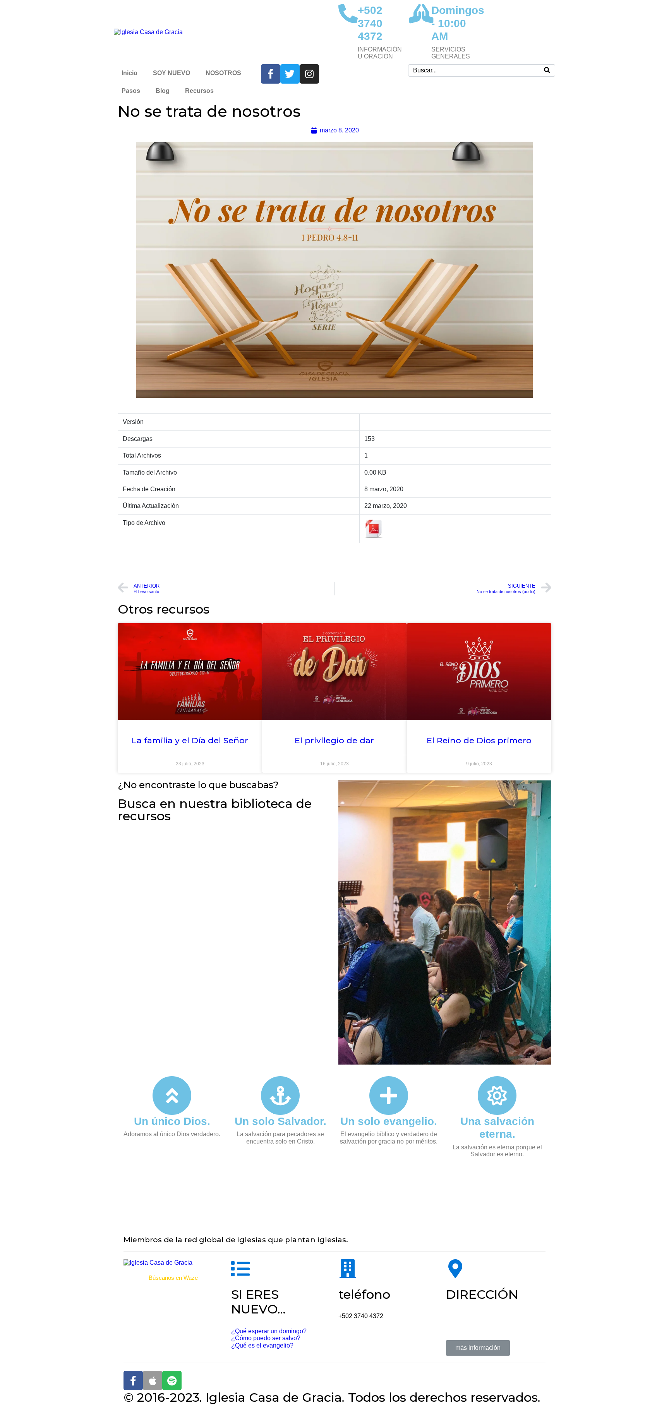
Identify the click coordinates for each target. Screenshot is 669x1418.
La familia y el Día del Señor (190, 740)
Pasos (131, 90)
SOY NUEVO (171, 73)
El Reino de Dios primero (479, 740)
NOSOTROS (223, 73)
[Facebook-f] (133, 1380)
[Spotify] (172, 1380)
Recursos (199, 90)
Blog (163, 90)
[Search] (547, 70)
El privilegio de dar (334, 740)
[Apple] (152, 1380)
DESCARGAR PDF (335, 561)
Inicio (129, 73)
